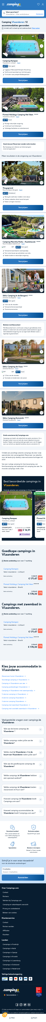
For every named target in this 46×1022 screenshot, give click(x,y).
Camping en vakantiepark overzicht (15, 905)
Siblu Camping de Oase (13, 367)
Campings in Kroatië (10, 957)
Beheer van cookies (10, 913)
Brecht (13, 117)
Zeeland (5, 298)
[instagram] (21, 1004)
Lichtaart (13, 63)
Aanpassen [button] (39, 14)
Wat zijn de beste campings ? (16, 730)
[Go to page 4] (24, 56)
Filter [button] (13, 1018)
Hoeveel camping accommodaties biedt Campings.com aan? (20, 811)
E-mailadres (6, 869)
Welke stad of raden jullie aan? (20, 753)
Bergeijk (15, 190)
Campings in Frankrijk (11, 944)
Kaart (18, 63)
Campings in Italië (9, 948)
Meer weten (36, 28)
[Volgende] (41, 46)
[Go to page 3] (22, 110)
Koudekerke (12, 420)
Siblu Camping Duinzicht (13, 418)
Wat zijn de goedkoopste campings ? (19, 765)
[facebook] (17, 1004)
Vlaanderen (6, 63)
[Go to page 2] (21, 110)
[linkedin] (29, 1004)
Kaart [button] (35, 1018)
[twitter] (25, 1004)
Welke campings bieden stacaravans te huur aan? (20, 788)
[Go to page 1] (20, 110)
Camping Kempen (10, 61)
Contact (5, 922)
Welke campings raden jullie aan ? (18, 741)
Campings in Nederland (11, 969)
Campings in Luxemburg (11, 961)
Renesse (11, 369)
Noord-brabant (7, 190)
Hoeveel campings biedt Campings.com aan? (20, 800)
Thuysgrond (8, 188)
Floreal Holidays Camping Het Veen (18, 115)
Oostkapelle (12, 298)
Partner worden (8, 926)
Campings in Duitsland (11, 965)
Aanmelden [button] (23, 878)
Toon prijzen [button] (23, 80)
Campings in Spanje (10, 952)
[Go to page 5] (24, 110)
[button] (4, 1014)
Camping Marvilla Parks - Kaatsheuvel (19, 242)
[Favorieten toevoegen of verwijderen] (41, 55)
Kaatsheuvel (16, 244)
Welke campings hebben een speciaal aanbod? (20, 776)
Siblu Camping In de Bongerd (15, 296)
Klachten (6, 935)
